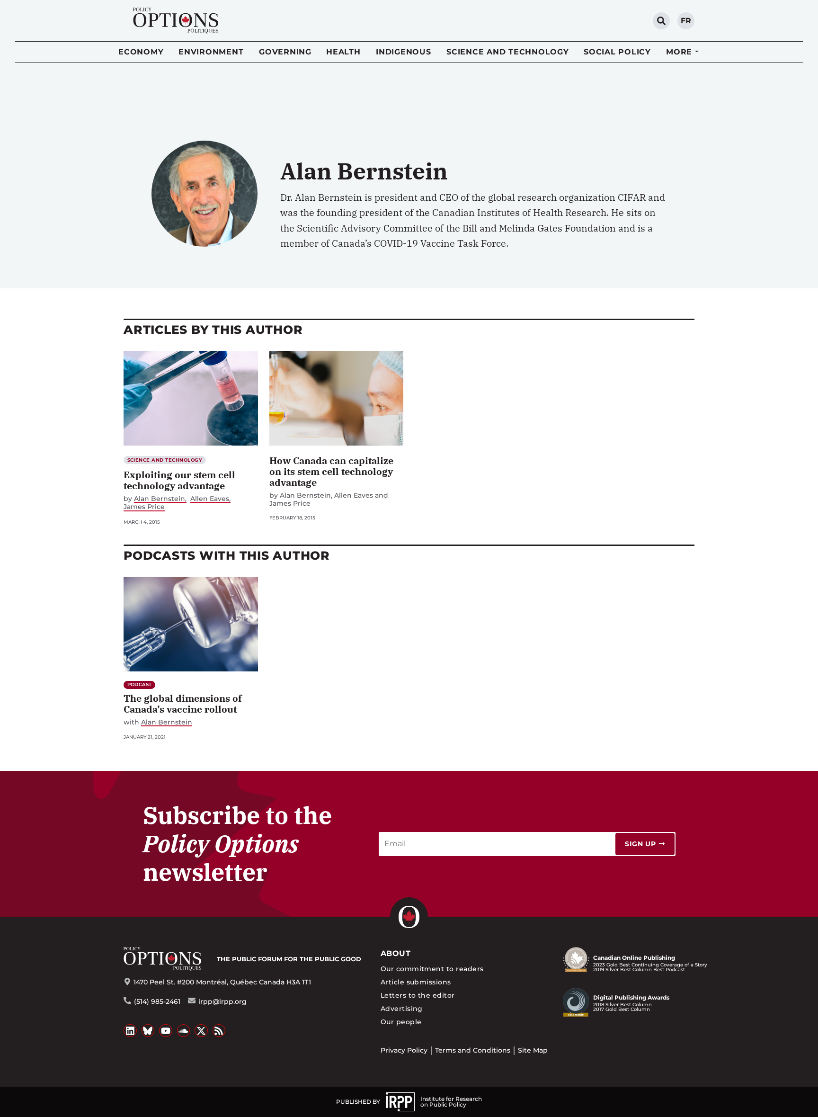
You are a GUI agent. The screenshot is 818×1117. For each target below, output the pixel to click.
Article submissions (416, 982)
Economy (140, 51)
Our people (401, 1022)
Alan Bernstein (159, 499)
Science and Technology (507, 51)
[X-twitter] (201, 1030)
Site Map (533, 1050)
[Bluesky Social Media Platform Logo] (148, 1030)
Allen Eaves (209, 499)
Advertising (402, 1008)
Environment (210, 51)
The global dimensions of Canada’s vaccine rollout (183, 703)
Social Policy (617, 51)
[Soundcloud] (183, 1030)
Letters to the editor (418, 995)
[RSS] (219, 1030)
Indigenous (403, 51)
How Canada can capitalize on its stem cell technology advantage (331, 471)
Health (343, 51)
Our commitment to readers (432, 969)
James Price (144, 507)
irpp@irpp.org (222, 1001)
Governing (285, 51)
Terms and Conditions (472, 1050)
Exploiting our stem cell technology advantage (179, 480)
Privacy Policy (404, 1050)
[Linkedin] (130, 1030)
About (395, 953)
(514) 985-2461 (157, 1001)
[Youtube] (165, 1030)
